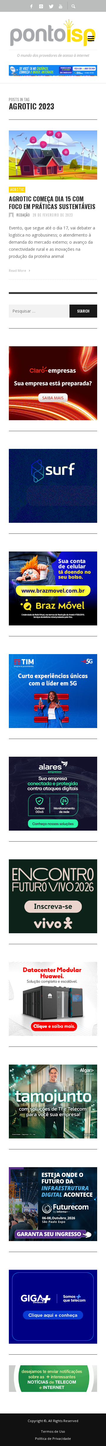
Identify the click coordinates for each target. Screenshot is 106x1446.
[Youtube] (60, 6)
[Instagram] (41, 6)
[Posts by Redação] (11, 215)
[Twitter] (50, 6)
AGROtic (17, 189)
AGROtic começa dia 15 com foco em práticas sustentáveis (52, 202)
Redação (23, 215)
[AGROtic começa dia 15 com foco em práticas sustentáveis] (43, 155)
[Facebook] (31, 6)
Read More (18, 270)
